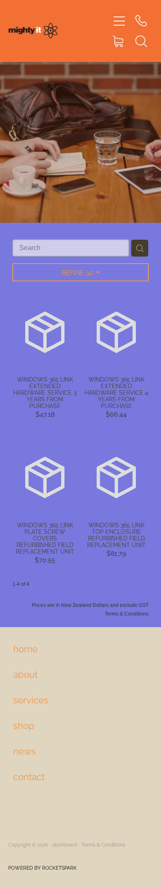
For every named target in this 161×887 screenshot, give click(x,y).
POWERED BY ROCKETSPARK (42, 867)
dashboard (64, 844)
